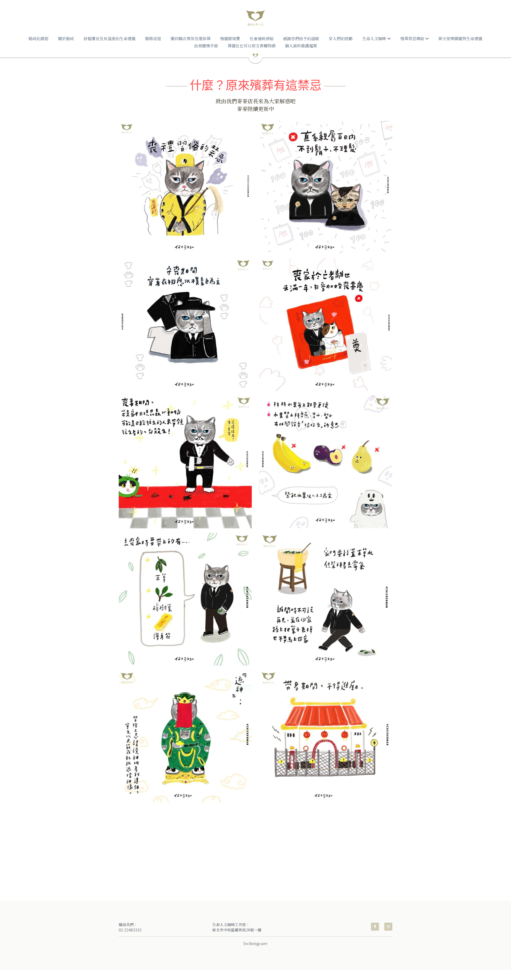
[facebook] (375, 927)
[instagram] (388, 927)
